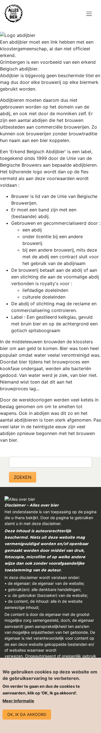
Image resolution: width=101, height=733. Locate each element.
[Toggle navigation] (89, 14)
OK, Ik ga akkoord (26, 714)
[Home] (13, 13)
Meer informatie (18, 700)
